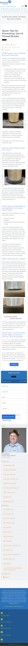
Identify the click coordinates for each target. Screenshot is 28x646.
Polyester (7, 497)
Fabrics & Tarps (9, 492)
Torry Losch (7, 532)
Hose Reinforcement (10, 479)
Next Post (22, 381)
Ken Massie (7, 541)
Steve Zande (8, 514)
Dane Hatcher (8, 523)
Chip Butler (7, 563)
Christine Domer (9, 559)
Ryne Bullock (8, 550)
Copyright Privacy (14, 644)
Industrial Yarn (7, 47)
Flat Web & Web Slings (11, 488)
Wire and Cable (9, 474)
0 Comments (7, 49)
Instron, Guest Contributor (12, 545)
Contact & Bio (6, 457)
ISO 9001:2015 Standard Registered (8, 6)
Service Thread (6, 340)
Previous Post (6, 381)
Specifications (8, 501)
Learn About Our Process (13, 606)
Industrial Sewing (9, 483)
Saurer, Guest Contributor (11, 554)
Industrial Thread (15, 47)
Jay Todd (7, 527)
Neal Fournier (8, 536)
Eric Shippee (7, 45)
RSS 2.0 (6, 577)
